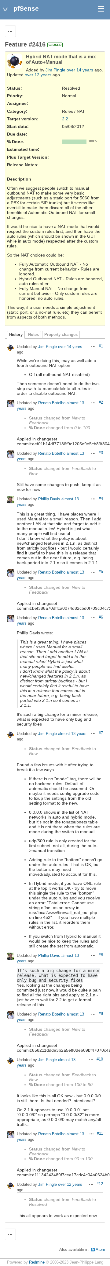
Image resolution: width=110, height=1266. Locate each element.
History (16, 335)
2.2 (65, 118)
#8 (101, 955)
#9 (101, 1014)
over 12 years (38, 74)
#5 (101, 572)
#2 (101, 402)
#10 (100, 1059)
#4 (101, 498)
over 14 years (80, 69)
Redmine (37, 1262)
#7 (101, 733)
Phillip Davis (49, 499)
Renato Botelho (51, 403)
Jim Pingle (55, 69)
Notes (33, 335)
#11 (100, 1133)
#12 (100, 1184)
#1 (101, 346)
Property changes (61, 335)
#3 (101, 453)
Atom (100, 1249)
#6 (101, 617)
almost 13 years (72, 734)
